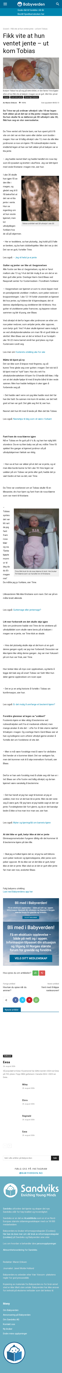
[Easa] (11, 1135)
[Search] (58, 4)
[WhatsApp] (36, 1000)
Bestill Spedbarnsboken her (31, 14)
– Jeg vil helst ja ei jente (25, 257)
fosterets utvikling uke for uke (30, 352)
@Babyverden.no (31, 1172)
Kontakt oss (9, 1324)
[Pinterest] (29, 1000)
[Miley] (11, 1088)
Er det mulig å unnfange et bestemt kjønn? (34, 704)
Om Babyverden (11, 1310)
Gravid (6, 28)
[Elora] (11, 1103)
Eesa (6, 1062)
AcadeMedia (30, 1218)
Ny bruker (7, 1329)
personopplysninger (46, 1243)
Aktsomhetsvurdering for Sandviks (20, 1250)
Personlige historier (31, 97)
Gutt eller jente (16, 97)
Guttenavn (7, 1056)
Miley (25, 1084)
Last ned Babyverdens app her (18, 891)
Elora (25, 1100)
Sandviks (7, 1208)
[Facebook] (15, 1000)
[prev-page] (5, 1146)
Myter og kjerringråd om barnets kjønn (32, 822)
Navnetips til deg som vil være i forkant (32, 419)
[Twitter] (22, 1000)
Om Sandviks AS (11, 1319)
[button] (5, 4)
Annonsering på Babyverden (17, 1314)
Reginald (26, 1116)
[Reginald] (11, 1119)
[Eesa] (31, 1037)
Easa (24, 1131)
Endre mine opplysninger (15, 1333)
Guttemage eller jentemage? (27, 609)
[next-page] (10, 1146)
